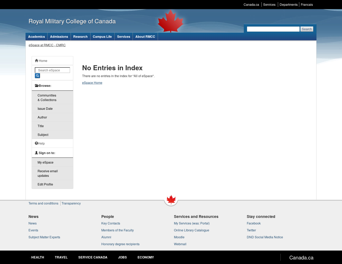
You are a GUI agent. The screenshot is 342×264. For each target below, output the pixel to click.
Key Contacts (110, 223)
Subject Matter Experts (44, 237)
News (32, 223)
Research (80, 36)
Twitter (251, 230)
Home (42, 60)
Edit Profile (45, 184)
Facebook (254, 223)
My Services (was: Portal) (192, 223)
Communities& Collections (47, 97)
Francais (307, 4)
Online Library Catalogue (191, 230)
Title (41, 126)
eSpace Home (92, 82)
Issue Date (45, 108)
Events (33, 230)
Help (41, 143)
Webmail (180, 244)
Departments (289, 4)
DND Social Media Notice (265, 237)
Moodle (179, 237)
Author (42, 117)
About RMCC (145, 36)
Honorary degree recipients (120, 244)
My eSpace (45, 162)
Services (269, 4)
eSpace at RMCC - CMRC (47, 45)
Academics (36, 36)
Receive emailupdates (48, 173)
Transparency (71, 203)
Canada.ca (251, 4)
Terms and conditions (43, 203)
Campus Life (102, 36)
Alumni (106, 237)
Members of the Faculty (117, 230)
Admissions (59, 36)
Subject (43, 134)
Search (307, 29)
